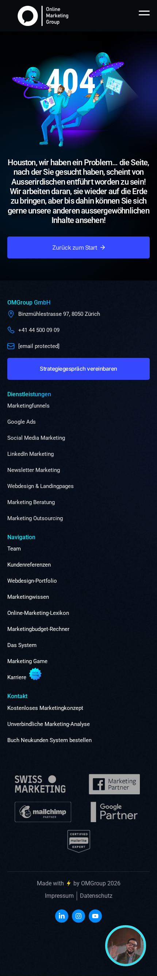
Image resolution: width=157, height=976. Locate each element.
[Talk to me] (125, 945)
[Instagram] (78, 916)
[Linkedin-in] (61, 916)
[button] (78, 247)
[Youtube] (95, 916)
